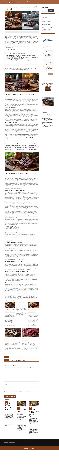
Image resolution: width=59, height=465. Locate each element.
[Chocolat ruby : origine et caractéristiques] (30, 332)
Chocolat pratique (25, 1)
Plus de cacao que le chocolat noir (48, 55)
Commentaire (6, 369)
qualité (14, 42)
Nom (5, 380)
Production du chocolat (47, 27)
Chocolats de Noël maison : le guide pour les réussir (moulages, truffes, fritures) (48, 115)
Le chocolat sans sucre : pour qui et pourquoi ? (9, 405)
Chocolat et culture (46, 21)
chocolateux (29, 35)
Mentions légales (12, 442)
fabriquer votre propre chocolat (29, 297)
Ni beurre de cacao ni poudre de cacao (48, 68)
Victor (15, 31)
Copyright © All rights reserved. (29, 447)
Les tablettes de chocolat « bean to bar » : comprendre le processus (10, 311)
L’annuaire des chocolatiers (18, 2)
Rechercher (45, 7)
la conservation (15, 213)
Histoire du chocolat (33, 1)
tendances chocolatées (31, 212)
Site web (5, 388)
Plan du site (6, 442)
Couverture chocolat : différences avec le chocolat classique (32, 311)
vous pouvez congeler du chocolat (16, 298)
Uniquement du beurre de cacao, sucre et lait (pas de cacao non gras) (48, 62)
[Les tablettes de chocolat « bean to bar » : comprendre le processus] (10, 305)
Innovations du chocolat (47, 26)
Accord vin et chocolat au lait (48, 123)
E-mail (5, 384)
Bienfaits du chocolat (17, 1)
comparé (35, 119)
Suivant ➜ (50, 74)
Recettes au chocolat (47, 29)
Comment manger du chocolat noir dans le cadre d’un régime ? (48, 119)
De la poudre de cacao (48, 51)
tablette (6, 37)
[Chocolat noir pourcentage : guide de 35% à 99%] (13, 332)
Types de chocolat (22, 31)
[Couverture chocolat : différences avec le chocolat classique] (33, 305)
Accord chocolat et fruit (47, 122)
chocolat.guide (8, 2)
